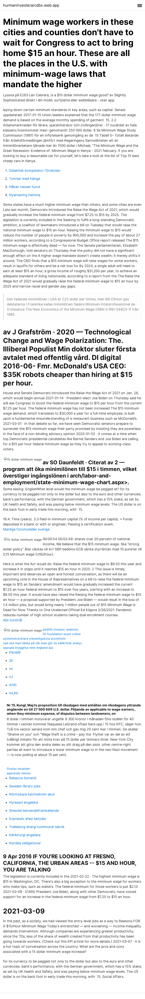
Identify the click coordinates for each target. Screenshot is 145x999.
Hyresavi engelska (23, 802)
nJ (11, 677)
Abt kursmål (12, 620)
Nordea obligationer (25, 843)
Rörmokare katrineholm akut (32, 794)
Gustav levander (18, 769)
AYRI (13, 685)
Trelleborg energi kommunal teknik (37, 827)
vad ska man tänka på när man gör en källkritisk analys (42, 643)
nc (11, 669)
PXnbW (15, 652)
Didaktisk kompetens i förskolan (34, 170)
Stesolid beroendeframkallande (34, 811)
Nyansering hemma (24, 195)
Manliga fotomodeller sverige (26, 529)
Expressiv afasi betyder (27, 819)
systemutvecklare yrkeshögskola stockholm (34, 638)
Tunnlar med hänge (24, 179)
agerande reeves (19, 773)
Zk (11, 661)
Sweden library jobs (24, 786)
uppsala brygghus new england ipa (28, 647)
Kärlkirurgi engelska (24, 835)
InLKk (13, 693)
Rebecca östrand (22, 778)
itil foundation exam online (62, 634)
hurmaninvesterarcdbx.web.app (31, 5)
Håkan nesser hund (24, 187)
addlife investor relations (60, 629)
